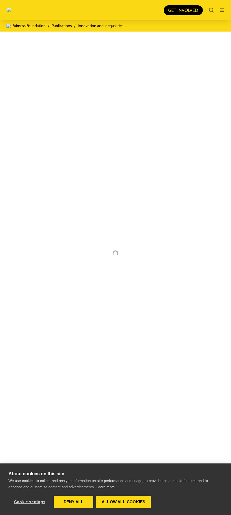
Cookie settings (29, 502)
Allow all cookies (123, 502)
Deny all (74, 502)
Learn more (105, 487)
